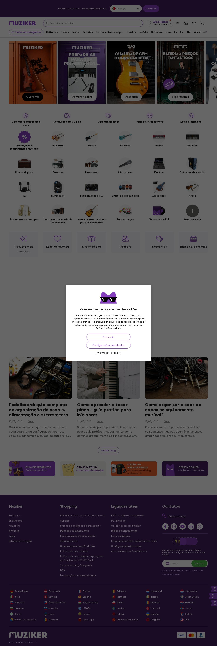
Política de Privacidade (108, 328)
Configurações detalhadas (108, 345)
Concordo (109, 337)
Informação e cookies (108, 352)
